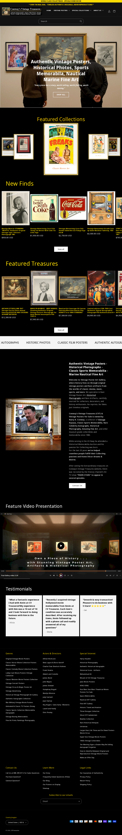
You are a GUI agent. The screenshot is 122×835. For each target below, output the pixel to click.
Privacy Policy (85, 777)
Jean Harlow (47, 701)
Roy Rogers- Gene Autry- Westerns (56, 705)
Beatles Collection (87, 719)
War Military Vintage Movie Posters (19, 702)
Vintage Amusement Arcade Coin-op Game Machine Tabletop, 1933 (100, 229)
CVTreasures (15, 830)
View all (61, 249)
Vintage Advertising (13, 691)
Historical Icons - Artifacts (90, 670)
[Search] (80, 21)
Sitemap (46, 788)
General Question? (13, 781)
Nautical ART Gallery (88, 700)
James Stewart (48, 685)
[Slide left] (4, 209)
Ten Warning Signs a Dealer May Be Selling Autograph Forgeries (96, 745)
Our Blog (46, 781)
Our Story (46, 773)
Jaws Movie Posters (87, 682)
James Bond (47, 678)
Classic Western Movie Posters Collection (22, 679)
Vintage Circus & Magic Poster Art (19, 687)
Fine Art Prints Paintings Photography (20, 720)
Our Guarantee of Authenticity (91, 773)
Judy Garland (48, 697)
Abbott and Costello (50, 674)
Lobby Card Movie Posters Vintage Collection (19, 674)
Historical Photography (89, 662)
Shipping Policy (86, 784)
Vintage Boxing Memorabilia (17, 716)
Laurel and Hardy (49, 708)
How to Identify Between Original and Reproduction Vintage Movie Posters (94, 752)
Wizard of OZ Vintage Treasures (92, 678)
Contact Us (77, 485)
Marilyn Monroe (49, 693)
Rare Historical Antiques (89, 723)
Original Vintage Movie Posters (18, 659)
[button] (61, 10)
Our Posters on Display (51, 784)
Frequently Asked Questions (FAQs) (56, 777)
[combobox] (61, 21)
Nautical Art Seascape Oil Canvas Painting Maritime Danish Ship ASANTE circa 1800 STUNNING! (72, 310)
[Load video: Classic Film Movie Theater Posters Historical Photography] (61, 546)
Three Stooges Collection (89, 711)
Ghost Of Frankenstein (88, 715)
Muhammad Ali (86, 674)
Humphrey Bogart (50, 689)
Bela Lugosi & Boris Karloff (53, 662)
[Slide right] (117, 209)
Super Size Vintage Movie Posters (93, 737)
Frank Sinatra (48, 670)
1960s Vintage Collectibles (90, 741)
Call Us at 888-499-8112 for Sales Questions (22, 773)
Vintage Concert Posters (15, 683)
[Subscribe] (78, 801)
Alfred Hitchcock (49, 659)
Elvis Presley (47, 712)
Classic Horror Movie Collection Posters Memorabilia (21, 663)
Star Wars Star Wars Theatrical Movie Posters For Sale (94, 690)
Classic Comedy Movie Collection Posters (22, 669)
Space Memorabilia (87, 696)
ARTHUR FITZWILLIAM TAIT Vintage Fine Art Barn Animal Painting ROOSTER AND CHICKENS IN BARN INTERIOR (15, 311)
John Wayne (47, 682)
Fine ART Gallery (86, 703)
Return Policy (85, 781)
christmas (83, 726)
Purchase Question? (13, 777)
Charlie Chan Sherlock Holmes (54, 666)
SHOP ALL (61, 95)
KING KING (84, 685)
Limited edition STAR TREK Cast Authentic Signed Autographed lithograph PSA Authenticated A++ (101, 310)
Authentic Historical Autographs (92, 666)
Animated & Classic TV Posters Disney (20, 706)
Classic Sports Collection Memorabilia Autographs (20, 711)
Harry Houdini (85, 659)
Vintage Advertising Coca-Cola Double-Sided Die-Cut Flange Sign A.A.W (72, 230)
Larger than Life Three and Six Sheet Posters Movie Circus (97, 731)
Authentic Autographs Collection (18, 698)
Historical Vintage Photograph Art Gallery (22, 695)
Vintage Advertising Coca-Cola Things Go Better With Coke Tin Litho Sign (43, 230)
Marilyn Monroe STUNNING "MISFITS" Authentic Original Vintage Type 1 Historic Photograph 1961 (13, 231)
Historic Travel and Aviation (90, 707)
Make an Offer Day (87, 757)
